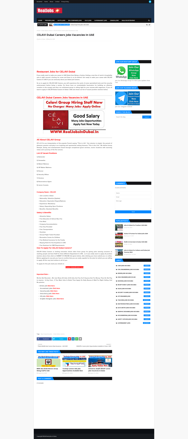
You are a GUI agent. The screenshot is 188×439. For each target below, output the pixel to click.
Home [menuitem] (40, 20)
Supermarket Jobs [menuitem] (100, 20)
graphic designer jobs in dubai (131, 311)
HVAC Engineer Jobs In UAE (131, 277)
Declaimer (39, 1)
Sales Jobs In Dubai (131, 288)
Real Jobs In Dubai (51, 436)
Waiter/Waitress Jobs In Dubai (131, 304)
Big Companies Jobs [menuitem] (75, 20)
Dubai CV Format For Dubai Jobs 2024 (136, 233)
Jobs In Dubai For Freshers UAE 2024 (135, 225)
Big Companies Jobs (46, 334)
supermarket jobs (131, 323)
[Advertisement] (74, 57)
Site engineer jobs (131, 296)
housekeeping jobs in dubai (131, 315)
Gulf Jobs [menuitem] (88, 20)
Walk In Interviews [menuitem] (128, 20)
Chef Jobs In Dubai (131, 265)
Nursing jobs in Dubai (131, 281)
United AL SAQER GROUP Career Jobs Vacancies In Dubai (99, 370)
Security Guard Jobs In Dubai (131, 292)
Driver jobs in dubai (131, 273)
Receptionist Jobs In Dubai (131, 285)
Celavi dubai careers (46, 30)
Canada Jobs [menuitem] (114, 20)
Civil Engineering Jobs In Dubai (131, 269)
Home (46, 1)
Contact (57, 1)
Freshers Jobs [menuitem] (50, 20)
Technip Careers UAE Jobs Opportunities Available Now (72, 370)
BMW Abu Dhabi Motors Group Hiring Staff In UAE (89, 25)
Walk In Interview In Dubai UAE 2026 (135, 242)
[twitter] (150, 1)
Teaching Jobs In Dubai (131, 300)
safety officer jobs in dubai (131, 319)
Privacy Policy (65, 1)
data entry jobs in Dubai (131, 308)
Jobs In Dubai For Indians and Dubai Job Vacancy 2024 (137, 251)
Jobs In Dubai (41, 39)
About (51, 1)
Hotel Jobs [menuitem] (61, 20)
